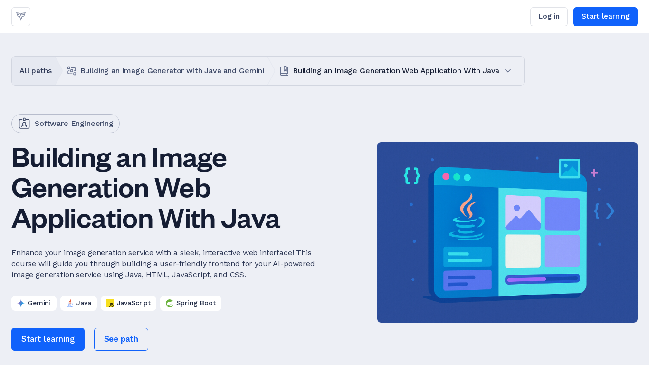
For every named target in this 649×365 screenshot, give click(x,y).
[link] (20, 16)
